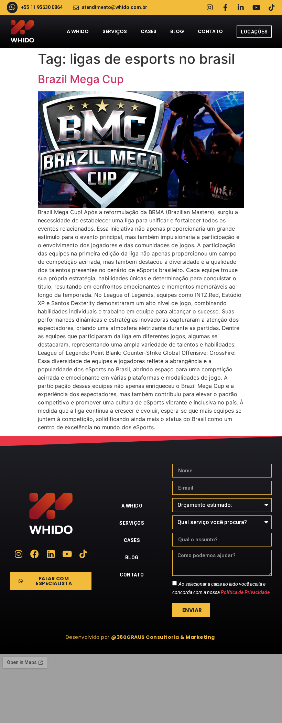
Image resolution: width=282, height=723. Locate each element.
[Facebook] (34, 554)
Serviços (114, 31)
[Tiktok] (271, 7)
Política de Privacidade (245, 592)
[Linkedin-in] (240, 7)
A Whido (78, 31)
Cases (148, 31)
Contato (210, 31)
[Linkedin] (50, 554)
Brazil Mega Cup (81, 79)
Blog (177, 31)
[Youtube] (256, 7)
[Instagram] (209, 7)
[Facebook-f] (225, 7)
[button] (141, 637)
